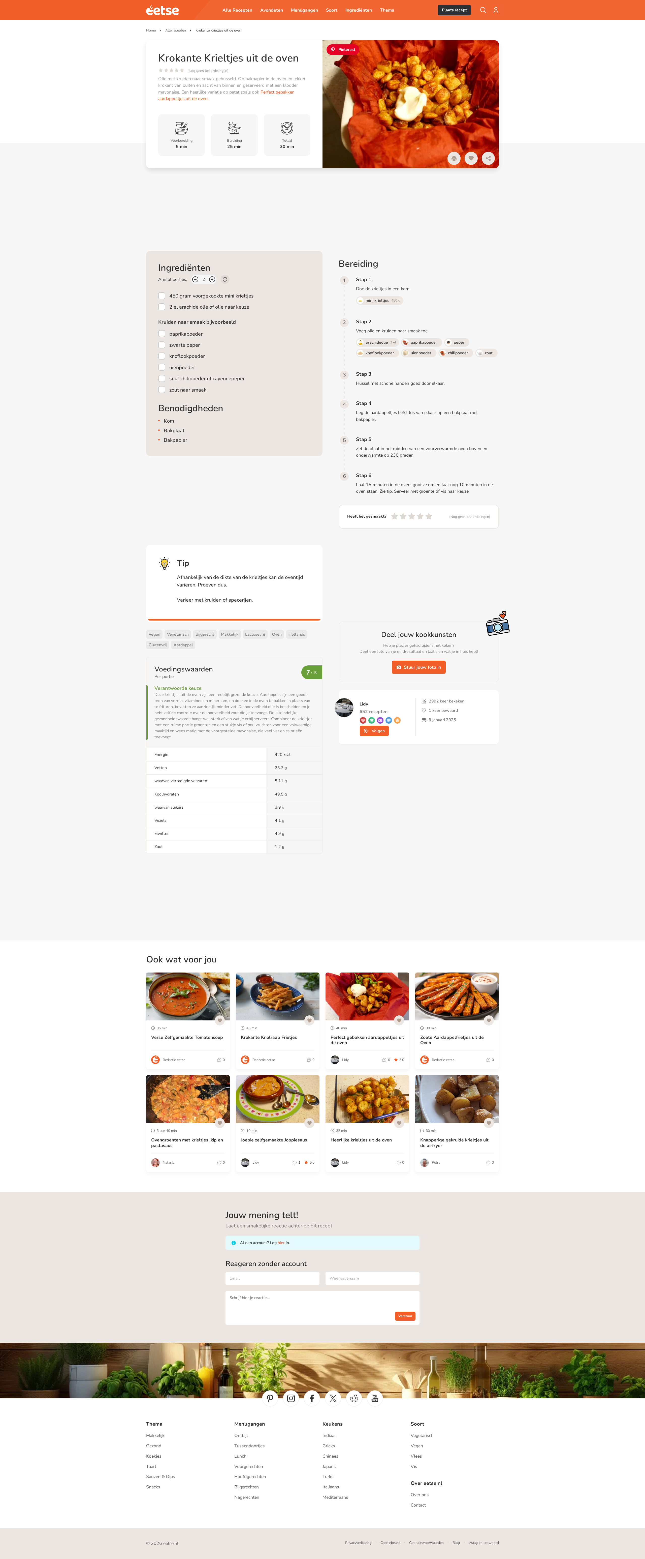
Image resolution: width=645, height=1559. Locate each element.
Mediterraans (335, 1497)
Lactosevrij (255, 634)
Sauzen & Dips (160, 1477)
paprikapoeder (186, 334)
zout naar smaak (187, 390)
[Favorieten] (471, 158)
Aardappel (183, 645)
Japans (329, 1466)
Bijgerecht (205, 634)
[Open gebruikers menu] (496, 10)
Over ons (420, 1495)
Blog (456, 1542)
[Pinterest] (270, 1398)
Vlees (416, 1456)
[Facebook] (312, 1398)
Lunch (240, 1456)
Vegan (154, 634)
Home (151, 30)
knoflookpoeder (187, 356)
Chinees (330, 1456)
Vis (414, 1466)
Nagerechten (246, 1497)
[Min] (195, 279)
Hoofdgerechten (250, 1477)
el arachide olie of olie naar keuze (209, 307)
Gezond (153, 1446)
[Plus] (212, 279)
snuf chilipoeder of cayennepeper (207, 378)
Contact (418, 1505)
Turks (328, 1477)
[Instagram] (291, 1398)
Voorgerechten (248, 1466)
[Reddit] (354, 1398)
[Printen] (454, 158)
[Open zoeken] (483, 10)
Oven (277, 634)
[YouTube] (375, 1398)
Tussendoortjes (249, 1446)
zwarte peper (184, 345)
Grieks (328, 1446)
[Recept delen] (488, 158)
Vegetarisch (178, 634)
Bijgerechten (246, 1487)
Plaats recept (454, 10)
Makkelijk (229, 634)
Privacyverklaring (358, 1542)
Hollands (296, 634)
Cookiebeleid (390, 1542)
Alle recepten (175, 30)
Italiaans (330, 1487)
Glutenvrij (158, 645)
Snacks (153, 1487)
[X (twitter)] (333, 1398)
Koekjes (154, 1456)
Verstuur (405, 1316)
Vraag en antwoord (484, 1542)
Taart (151, 1466)
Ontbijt (241, 1435)
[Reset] (225, 279)
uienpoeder (182, 367)
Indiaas (329, 1435)
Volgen (378, 731)
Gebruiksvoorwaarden (426, 1542)
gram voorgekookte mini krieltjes (211, 295)
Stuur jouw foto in (422, 667)
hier (281, 1243)
